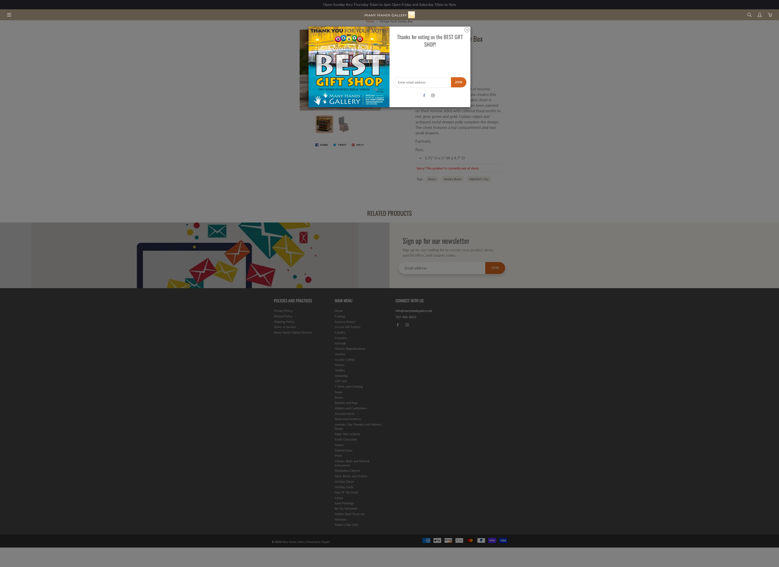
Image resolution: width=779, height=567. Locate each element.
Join (458, 82)
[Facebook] (424, 95)
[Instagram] (433, 95)
